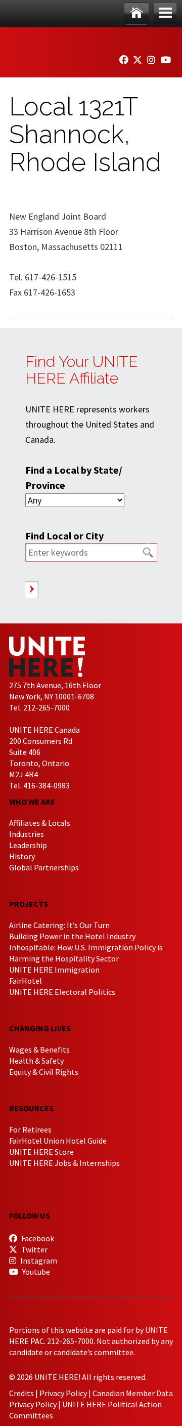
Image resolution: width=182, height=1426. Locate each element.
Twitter (34, 1249)
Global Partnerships (44, 867)
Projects (28, 904)
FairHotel (25, 981)
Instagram (38, 1260)
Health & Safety (36, 1061)
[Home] (136, 13)
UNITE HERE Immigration (54, 969)
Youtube (35, 1272)
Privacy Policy (63, 1393)
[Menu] (165, 13)
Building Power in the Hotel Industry (72, 936)
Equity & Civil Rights (43, 1072)
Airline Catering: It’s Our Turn (59, 925)
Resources (31, 1108)
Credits (21, 1393)
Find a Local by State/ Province (73, 477)
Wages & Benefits (39, 1049)
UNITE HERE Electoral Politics (62, 992)
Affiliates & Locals (39, 823)
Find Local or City (64, 535)
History (22, 856)
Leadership (28, 845)
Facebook (37, 1238)
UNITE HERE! (64, 39)
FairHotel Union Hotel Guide (58, 1141)
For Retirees (30, 1129)
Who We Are (32, 801)
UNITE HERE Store (41, 1152)
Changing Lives (40, 1028)
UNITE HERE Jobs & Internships (64, 1163)
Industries (26, 834)
